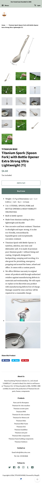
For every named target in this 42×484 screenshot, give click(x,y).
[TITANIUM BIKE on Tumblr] (28, 468)
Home (3, 25)
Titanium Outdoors (21, 442)
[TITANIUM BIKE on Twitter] (9, 468)
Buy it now (21, 191)
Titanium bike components (21, 436)
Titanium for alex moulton (21, 415)
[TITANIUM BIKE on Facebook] (14, 468)
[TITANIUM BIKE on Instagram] (23, 468)
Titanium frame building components (21, 439)
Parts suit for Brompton (21, 403)
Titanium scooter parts (21, 409)
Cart (38, 5)
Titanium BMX (21, 412)
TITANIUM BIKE (20, 475)
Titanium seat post (21, 433)
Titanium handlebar (21, 430)
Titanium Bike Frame (21, 424)
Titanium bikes (21, 421)
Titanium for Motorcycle (21, 418)
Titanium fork (21, 427)
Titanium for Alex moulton (21, 406)
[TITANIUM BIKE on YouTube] (32, 468)
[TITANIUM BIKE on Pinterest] (19, 468)
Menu (6, 5)
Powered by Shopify (32, 475)
